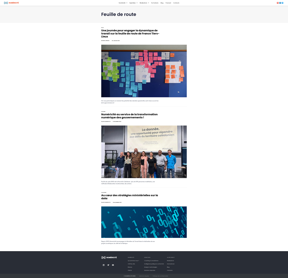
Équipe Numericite (106, 121)
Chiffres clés (131, 264)
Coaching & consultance (151, 260)
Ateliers (103, 111)
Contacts (176, 3)
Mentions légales (144, 276)
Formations (154, 3)
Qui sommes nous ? (133, 260)
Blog (162, 3)
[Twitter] (282, 3)
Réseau (130, 267)
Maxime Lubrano (105, 40)
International (170, 264)
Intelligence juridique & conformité (154, 264)
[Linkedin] (280, 3)
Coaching (103, 192)
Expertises (132, 3)
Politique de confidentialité (160, 276)
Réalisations (143, 3)
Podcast (168, 3)
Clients (130, 270)
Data (102, 27)
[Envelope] (278, 3)
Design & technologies (150, 267)
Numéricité (122, 3)
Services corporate (149, 270)
